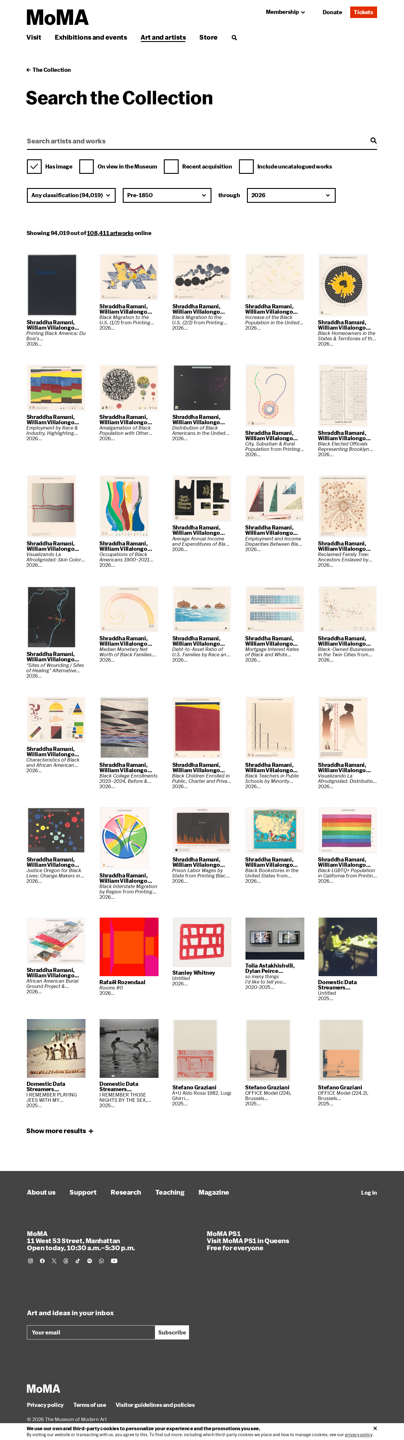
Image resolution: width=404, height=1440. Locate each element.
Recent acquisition (207, 167)
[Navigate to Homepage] (58, 17)
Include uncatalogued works (294, 167)
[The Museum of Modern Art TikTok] (78, 1261)
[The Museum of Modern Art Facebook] (42, 1261)
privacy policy (358, 1434)
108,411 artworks (110, 233)
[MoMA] (44, 1388)
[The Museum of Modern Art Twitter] (54, 1261)
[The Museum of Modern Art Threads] (66, 1261)
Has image (58, 167)
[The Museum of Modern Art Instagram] (30, 1261)
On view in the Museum (127, 167)
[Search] (234, 37)
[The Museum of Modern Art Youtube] (114, 1261)
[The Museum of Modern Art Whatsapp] (101, 1261)
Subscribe (172, 1332)
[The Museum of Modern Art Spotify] (90, 1261)
